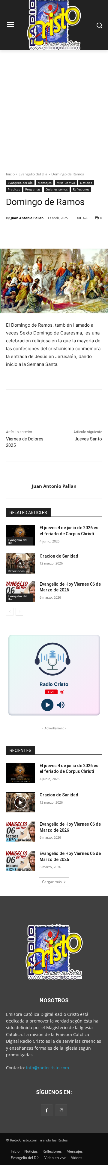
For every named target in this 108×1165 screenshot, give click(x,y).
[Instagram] (61, 1110)
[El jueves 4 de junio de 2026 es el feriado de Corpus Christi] (20, 535)
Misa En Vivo (66, 183)
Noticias (86, 183)
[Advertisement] (54, 107)
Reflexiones (81, 189)
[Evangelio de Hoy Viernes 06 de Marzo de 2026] (20, 591)
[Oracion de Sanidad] (20, 563)
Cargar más (52, 881)
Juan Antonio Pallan (27, 218)
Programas (32, 189)
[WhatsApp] (72, 233)
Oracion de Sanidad (59, 556)
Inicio (10, 174)
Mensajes (45, 183)
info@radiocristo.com (47, 1068)
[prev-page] (10, 612)
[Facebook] (31, 233)
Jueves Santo (88, 439)
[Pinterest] (58, 233)
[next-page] (19, 612)
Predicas (14, 189)
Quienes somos (57, 189)
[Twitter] (45, 233)
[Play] (47, 704)
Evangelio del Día (33, 174)
